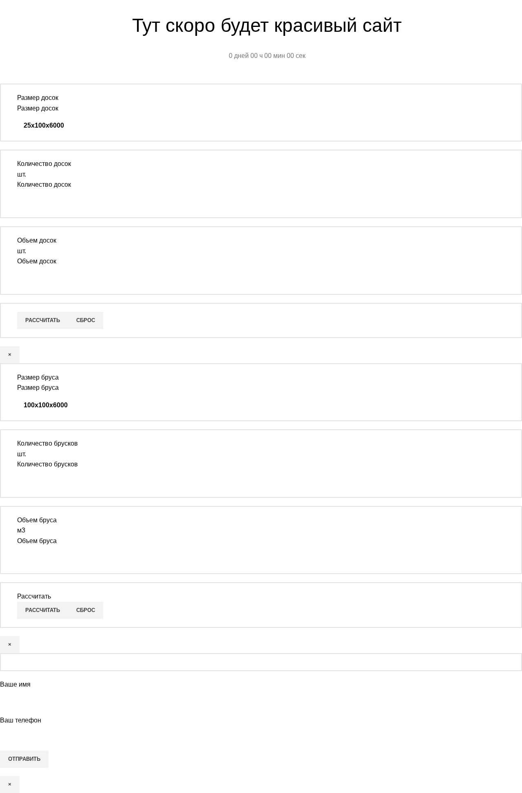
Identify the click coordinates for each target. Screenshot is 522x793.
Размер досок (37, 108)
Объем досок (36, 261)
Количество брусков (47, 464)
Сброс (85, 320)
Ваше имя (15, 684)
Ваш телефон (20, 720)
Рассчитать (42, 320)
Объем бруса (37, 540)
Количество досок (44, 184)
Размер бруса (38, 387)
